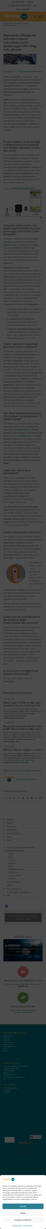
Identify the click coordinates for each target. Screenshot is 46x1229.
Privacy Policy (27, 1225)
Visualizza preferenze (23, 1220)
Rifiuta (23, 1213)
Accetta (23, 1206)
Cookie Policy (17, 1225)
